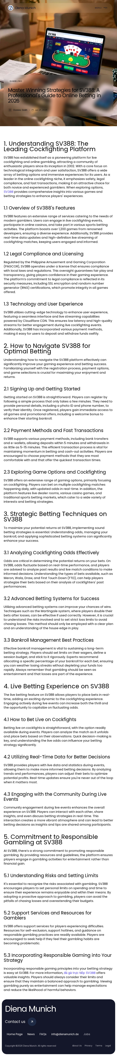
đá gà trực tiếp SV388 (80, 973)
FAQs (43, 1034)
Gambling (16, 81)
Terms (98, 1045)
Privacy (88, 1045)
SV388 (8, 192)
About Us (77, 1045)
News (31, 1034)
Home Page (15, 1034)
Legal (108, 1045)
